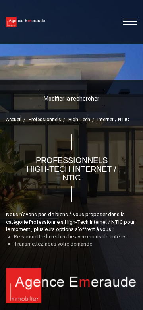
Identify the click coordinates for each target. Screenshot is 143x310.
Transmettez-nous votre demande (53, 244)
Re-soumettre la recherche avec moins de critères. (71, 237)
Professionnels (45, 119)
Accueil (13, 119)
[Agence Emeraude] (25, 21)
